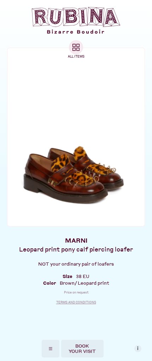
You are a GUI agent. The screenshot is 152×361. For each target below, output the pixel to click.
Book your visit (82, 348)
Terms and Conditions (76, 302)
